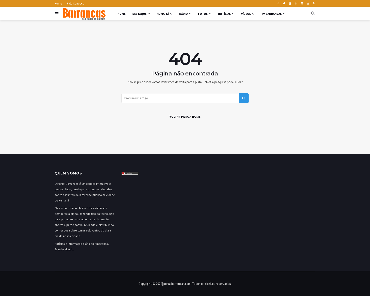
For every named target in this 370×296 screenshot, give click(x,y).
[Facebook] (278, 3)
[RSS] (314, 3)
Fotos (203, 14)
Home (58, 3)
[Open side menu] (56, 14)
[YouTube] (290, 3)
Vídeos (246, 14)
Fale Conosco (75, 3)
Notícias (224, 14)
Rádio (183, 14)
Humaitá (163, 14)
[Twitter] (284, 3)
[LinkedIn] (296, 3)
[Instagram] (308, 3)
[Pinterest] (302, 3)
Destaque (139, 14)
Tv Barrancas (271, 14)
